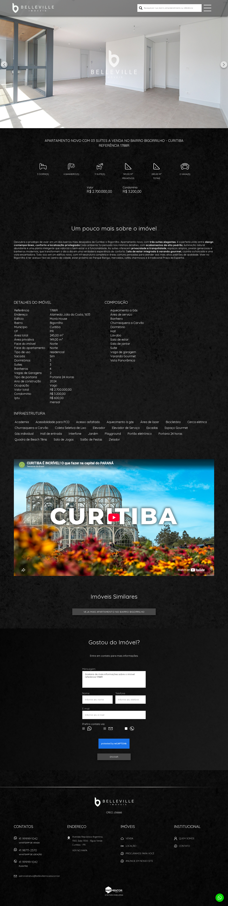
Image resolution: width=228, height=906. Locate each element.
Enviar (114, 756)
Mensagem (88, 669)
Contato (184, 845)
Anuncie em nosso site (139, 860)
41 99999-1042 (29, 840)
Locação (131, 845)
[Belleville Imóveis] (33, 8)
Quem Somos (186, 838)
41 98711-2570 (30, 852)
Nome (85, 693)
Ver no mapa (79, 850)
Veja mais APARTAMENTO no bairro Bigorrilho (114, 611)
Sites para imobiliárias (114, 895)
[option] (114, 64)
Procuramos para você (140, 853)
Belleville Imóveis (114, 802)
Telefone (120, 693)
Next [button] (223, 64)
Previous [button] (4, 64)
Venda (129, 838)
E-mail (85, 708)
